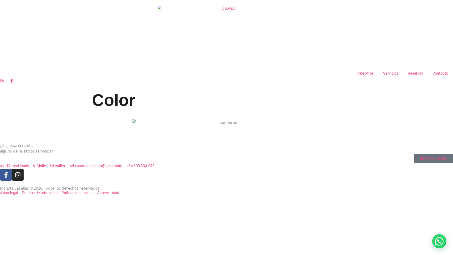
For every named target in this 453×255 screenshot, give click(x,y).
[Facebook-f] (6, 175)
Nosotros (366, 73)
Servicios (390, 73)
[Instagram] (18, 175)
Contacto (440, 73)
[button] (439, 241)
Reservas (415, 73)
